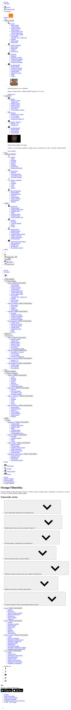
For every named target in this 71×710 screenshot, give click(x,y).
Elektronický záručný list (14, 641)
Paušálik (13, 39)
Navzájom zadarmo (16, 70)
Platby (13, 212)
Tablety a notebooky (16, 180)
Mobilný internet (15, 103)
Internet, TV (8, 96)
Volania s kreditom (15, 45)
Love (5, 152)
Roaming (13, 56)
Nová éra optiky (15, 107)
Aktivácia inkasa (15, 214)
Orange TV (11, 619)
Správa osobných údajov (11, 697)
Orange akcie (14, 171)
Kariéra (10, 652)
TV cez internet (15, 117)
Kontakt (8, 11)
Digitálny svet (15, 244)
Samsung (13, 160)
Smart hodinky (15, 192)
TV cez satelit (15, 116)
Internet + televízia (15, 122)
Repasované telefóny (17, 168)
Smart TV (14, 195)
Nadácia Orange (12, 658)
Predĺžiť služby (15, 66)
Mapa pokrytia (12, 633)
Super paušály (15, 26)
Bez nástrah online (13, 657)
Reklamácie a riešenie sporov (16, 640)
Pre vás (6, 2)
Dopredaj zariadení (16, 177)
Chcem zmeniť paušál (17, 34)
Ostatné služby (15, 71)
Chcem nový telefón (16, 68)
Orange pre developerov (14, 660)
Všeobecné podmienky (10, 699)
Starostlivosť (13, 206)
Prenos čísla (11, 611)
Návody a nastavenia (13, 638)
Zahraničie (13, 54)
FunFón (13, 50)
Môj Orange (9, 262)
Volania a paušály (9, 20)
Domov (6, 477)
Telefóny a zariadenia (10, 154)
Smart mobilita (15, 197)
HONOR (13, 162)
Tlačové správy (12, 654)
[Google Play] (7, 691)
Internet (12, 99)
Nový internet (15, 131)
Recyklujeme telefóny (17, 248)
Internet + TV (15, 123)
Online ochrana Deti (16, 237)
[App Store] (18, 691)
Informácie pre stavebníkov (15, 661)
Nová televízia (15, 132)
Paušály (12, 23)
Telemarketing (11, 644)
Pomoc (6, 249)
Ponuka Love (14, 125)
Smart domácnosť (16, 194)
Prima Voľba (14, 47)
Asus (12, 186)
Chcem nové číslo (16, 29)
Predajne (10, 622)
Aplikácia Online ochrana (18, 234)
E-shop (6, 608)
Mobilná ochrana (15, 231)
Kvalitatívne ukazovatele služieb (16, 649)
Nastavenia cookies (9, 696)
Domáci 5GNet (15, 105)
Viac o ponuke (12, 151)
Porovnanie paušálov (13, 624)
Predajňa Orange (15, 215)
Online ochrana (14, 229)
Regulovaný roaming (17, 62)
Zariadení (13, 222)
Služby (6, 203)
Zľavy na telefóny (16, 174)
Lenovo (13, 181)
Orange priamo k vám (17, 217)
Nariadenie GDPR (13, 643)
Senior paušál (14, 41)
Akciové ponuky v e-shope (15, 613)
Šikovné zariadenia (15, 191)
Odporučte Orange (16, 73)
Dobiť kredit (14, 51)
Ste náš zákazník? (15, 65)
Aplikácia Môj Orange (17, 209)
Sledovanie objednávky (14, 614)
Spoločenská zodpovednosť (18, 241)
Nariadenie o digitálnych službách (17, 647)
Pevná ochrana (15, 232)
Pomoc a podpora (9, 478)
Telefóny (12, 157)
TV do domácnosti (9, 482)
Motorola (13, 165)
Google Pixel (14, 166)
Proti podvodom (15, 238)
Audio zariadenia (15, 198)
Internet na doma (15, 101)
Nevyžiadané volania (13, 646)
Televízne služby (8, 480)
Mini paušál (14, 42)
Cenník (10, 636)
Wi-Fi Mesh (14, 108)
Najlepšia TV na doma (17, 114)
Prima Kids (14, 48)
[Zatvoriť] (16, 257)
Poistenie (12, 220)
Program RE (14, 246)
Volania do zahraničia (17, 59)
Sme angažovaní (15, 243)
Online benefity (10, 9)
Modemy (13, 201)
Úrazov (13, 226)
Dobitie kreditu (12, 625)
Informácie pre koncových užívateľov (14, 700)
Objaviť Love (11, 94)
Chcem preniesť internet (17, 110)
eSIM (12, 74)
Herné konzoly (15, 200)
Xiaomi (13, 163)
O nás (5, 650)
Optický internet (12, 617)
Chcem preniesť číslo (17, 32)
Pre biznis (7, 3)
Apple (12, 159)
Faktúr (13, 225)
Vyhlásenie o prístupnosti (14, 663)
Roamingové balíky (16, 57)
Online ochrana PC (16, 235)
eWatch (13, 76)
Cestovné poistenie (16, 60)
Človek (8, 7)
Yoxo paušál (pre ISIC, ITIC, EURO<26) (19, 36)
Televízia (12, 113)
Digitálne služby (15, 211)
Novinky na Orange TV (17, 119)
